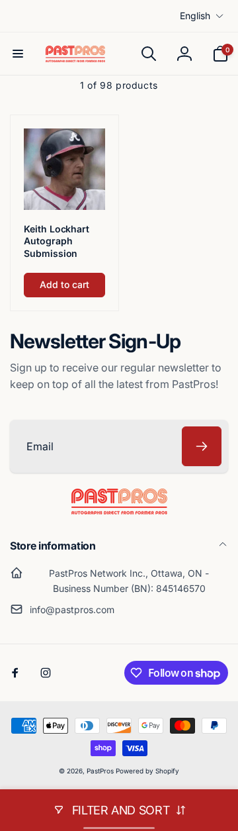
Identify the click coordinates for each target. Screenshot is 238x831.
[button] (17, 53)
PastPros (100, 771)
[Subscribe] (201, 446)
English (195, 15)
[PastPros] (119, 510)
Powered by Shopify (147, 771)
